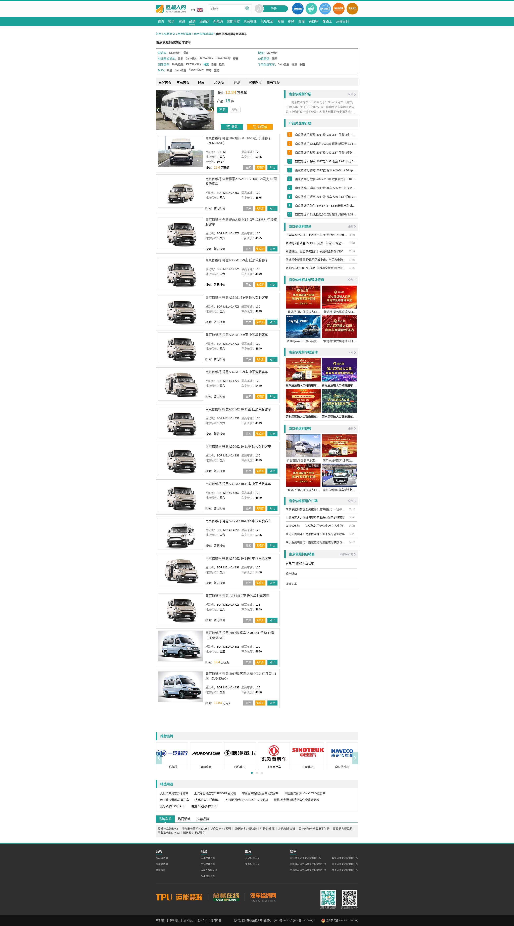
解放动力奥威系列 (194, 832)
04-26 (352, 525)
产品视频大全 (208, 864)
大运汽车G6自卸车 (207, 799)
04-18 (352, 542)
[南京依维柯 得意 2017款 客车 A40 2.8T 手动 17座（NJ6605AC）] (180, 646)
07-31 (352, 243)
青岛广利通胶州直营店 (300, 563)
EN (193, 10)
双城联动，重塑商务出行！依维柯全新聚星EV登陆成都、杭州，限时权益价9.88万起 (317, 251)
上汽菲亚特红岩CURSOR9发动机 (215, 793)
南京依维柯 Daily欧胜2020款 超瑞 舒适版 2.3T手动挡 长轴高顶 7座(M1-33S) (325, 143)
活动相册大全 (252, 858)
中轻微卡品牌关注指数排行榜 (305, 858)
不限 (164, 110)
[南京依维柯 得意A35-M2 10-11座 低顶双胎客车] (180, 459)
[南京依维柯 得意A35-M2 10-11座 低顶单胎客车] (180, 422)
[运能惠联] (182, 897)
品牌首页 (164, 82)
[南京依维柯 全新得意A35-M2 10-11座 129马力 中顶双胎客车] (180, 192)
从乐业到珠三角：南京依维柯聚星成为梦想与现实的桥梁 (317, 542)
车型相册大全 (252, 864)
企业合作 (202, 920)
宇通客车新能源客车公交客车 (260, 793)
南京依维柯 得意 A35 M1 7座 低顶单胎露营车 (237, 595)
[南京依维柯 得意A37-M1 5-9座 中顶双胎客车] (180, 385)
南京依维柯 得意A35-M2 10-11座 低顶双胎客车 (238, 446)
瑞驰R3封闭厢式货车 (204, 806)
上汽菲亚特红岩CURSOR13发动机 (246, 799)
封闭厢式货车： (168, 58)
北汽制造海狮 (286, 828)
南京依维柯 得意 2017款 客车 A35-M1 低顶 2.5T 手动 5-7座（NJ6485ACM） (325, 188)
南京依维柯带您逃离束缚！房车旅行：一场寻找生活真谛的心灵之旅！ (317, 509)
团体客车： (165, 64)
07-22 (352, 259)
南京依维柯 (184, 34)
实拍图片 (255, 82)
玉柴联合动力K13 (169, 832)
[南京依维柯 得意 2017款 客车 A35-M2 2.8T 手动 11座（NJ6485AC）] (180, 686)
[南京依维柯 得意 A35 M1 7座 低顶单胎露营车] (180, 608)
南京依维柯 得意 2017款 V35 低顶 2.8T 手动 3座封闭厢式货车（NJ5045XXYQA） (325, 161)
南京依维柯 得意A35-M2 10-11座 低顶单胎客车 (238, 409)
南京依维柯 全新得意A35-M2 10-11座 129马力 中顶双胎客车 (241, 181)
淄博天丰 (291, 584)
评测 (237, 82)
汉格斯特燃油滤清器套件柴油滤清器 (296, 799)
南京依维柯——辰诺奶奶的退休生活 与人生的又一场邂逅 (317, 526)
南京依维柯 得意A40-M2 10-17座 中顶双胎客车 (238, 521)
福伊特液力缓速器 (245, 828)
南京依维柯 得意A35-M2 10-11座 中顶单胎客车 (238, 484)
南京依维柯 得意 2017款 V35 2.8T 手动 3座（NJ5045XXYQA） (325, 134)
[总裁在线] (226, 897)
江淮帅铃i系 (267, 828)
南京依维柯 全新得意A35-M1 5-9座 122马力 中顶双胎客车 (241, 222)
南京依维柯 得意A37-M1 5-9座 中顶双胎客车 (236, 372)
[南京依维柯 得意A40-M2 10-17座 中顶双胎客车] (180, 534)
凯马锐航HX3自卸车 (172, 806)
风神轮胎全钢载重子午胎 (314, 828)
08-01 (352, 234)
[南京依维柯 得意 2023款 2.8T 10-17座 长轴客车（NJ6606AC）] (180, 151)
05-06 (352, 517)
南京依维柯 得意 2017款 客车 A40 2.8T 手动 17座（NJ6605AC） (239, 635)
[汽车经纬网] (263, 897)
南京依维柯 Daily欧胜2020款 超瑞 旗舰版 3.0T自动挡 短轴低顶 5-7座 (325, 214)
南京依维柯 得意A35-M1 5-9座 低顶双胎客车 (236, 297)
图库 (248, 167)
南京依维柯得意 (204, 34)
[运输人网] (171, 9)
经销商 (219, 82)
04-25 (352, 533)
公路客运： (265, 58)
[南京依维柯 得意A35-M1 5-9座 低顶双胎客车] (180, 310)
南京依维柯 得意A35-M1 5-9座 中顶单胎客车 (236, 334)
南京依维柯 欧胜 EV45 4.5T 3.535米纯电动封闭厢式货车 (325, 205)
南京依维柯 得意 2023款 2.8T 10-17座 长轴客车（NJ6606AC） (238, 140)
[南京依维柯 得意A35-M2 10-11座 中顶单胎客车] (180, 497)
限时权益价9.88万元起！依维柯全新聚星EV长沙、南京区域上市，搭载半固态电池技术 (317, 268)
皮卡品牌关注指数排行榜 (345, 870)
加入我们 (188, 920)
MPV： (162, 70)
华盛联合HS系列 (220, 828)
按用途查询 (162, 864)
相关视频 (273, 82)
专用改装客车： (268, 64)
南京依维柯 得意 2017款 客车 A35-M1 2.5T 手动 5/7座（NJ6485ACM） (325, 170)
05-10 (352, 509)
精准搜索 (160, 870)
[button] (159, 758)
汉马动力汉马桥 (343, 828)
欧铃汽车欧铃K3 (168, 828)
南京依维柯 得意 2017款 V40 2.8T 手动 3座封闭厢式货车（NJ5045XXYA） (325, 152)
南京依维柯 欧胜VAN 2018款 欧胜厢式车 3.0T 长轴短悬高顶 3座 (325, 179)
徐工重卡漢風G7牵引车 (174, 799)
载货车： (163, 52)
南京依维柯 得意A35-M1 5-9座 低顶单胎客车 (236, 260)
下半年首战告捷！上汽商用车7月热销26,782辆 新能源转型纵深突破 (317, 235)
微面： (262, 52)
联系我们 (174, 920)
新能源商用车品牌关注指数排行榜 (308, 864)
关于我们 (160, 920)
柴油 (177, 110)
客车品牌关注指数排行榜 (345, 858)
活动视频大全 (208, 858)
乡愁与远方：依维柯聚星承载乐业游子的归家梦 (315, 517)
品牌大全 (169, 34)
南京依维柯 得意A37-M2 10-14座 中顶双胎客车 (238, 558)
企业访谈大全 (208, 876)
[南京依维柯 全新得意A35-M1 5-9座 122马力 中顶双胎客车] (180, 232)
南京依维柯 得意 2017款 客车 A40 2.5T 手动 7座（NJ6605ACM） (325, 196)
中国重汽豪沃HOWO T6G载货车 (305, 793)
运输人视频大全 (209, 870)
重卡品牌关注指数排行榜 (345, 864)
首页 (158, 34)
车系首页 (182, 82)
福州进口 (291, 573)
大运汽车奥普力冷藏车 (174, 793)
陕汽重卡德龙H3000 (194, 828)
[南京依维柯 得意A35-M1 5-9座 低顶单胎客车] (180, 273)
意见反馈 (216, 920)
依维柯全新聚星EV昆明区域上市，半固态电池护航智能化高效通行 (317, 259)
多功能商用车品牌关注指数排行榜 (308, 870)
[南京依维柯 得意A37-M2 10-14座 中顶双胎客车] (180, 571)
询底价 (260, 167)
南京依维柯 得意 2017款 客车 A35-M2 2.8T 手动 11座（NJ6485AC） (240, 676)
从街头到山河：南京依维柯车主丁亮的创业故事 (315, 534)
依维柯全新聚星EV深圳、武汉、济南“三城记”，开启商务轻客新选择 (317, 243)
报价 (201, 82)
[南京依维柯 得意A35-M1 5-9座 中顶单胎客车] (180, 347)
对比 (272, 167)
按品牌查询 (162, 858)
